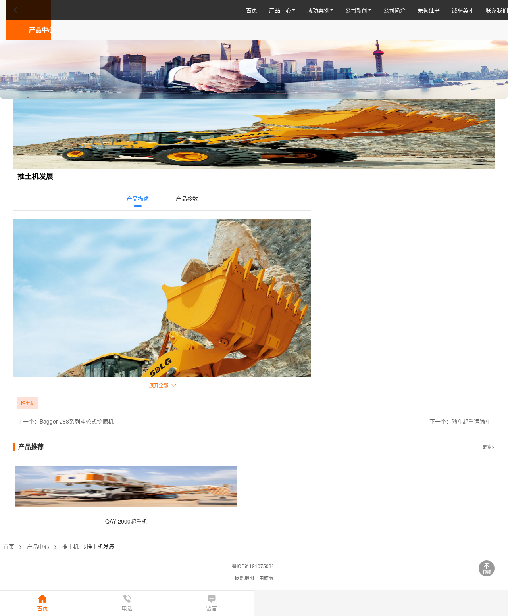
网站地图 (244, 577)
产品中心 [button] (280, 10)
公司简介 (394, 10)
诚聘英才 (463, 10)
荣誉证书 (429, 10)
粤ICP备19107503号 (254, 565)
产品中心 (38, 546)
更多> (488, 446)
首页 (251, 10)
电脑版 (266, 577)
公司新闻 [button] (356, 10)
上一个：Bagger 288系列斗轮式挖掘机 (65, 421)
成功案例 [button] (318, 10)
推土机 (70, 546)
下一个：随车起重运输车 (460, 421)
